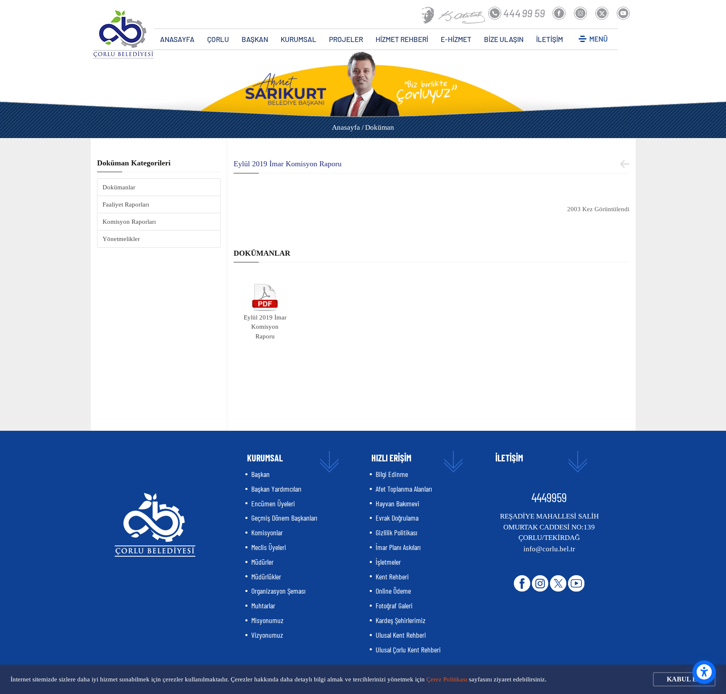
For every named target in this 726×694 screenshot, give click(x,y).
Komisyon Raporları (129, 221)
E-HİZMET (456, 39)
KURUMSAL (298, 39)
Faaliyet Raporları (126, 204)
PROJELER (346, 39)
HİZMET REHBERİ (402, 39)
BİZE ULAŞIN (503, 39)
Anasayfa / (348, 127)
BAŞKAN (255, 39)
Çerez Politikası (446, 679)
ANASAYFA (177, 39)
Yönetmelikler (121, 239)
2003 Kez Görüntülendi (598, 209)
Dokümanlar (119, 187)
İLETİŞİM (549, 39)
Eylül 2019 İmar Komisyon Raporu (265, 327)
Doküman (379, 127)
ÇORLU (218, 39)
